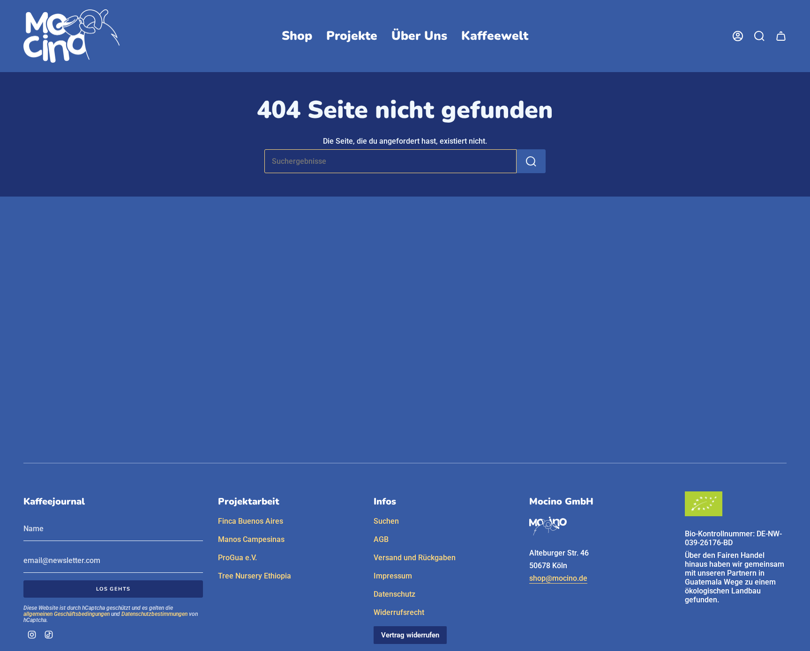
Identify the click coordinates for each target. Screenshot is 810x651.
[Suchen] (531, 161)
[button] (297, 36)
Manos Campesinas (251, 539)
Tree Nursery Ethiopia (254, 575)
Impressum (393, 575)
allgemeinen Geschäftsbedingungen (66, 614)
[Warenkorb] (781, 36)
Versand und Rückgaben (415, 557)
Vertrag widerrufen (410, 635)
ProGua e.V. (237, 557)
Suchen (386, 521)
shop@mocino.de (558, 578)
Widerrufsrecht (399, 612)
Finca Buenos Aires (250, 521)
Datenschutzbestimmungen (154, 614)
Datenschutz (394, 594)
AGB (381, 539)
